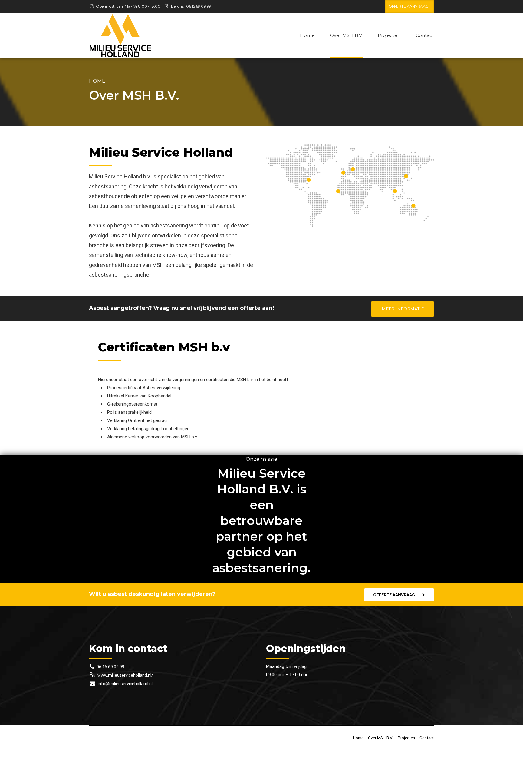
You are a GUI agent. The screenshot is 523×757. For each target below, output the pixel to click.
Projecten (389, 35)
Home (307, 35)
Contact (425, 35)
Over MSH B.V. (346, 35)
